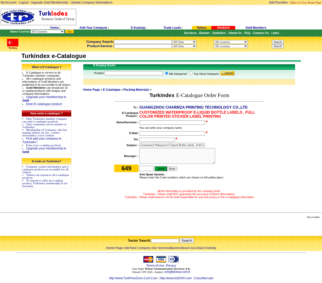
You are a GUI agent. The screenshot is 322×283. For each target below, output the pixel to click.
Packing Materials (136, 89)
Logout (23, 2)
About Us (187, 248)
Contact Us (201, 248)
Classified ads (203, 278)
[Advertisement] (59, 227)
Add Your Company (93, 27)
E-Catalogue (111, 89)
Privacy (171, 265)
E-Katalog (138, 27)
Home (55, 27)
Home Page (91, 89)
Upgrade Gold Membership (50, 2)
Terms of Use (155, 265)
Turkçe (202, 27)
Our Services (161, 248)
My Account (9, 2)
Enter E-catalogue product (44, 104)
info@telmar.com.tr (177, 272)
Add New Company (137, 248)
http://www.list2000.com (176, 278)
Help (212, 248)
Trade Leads (172, 27)
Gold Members (256, 27)
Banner (175, 248)
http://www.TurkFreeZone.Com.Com (133, 278)
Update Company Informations (91, 2)
